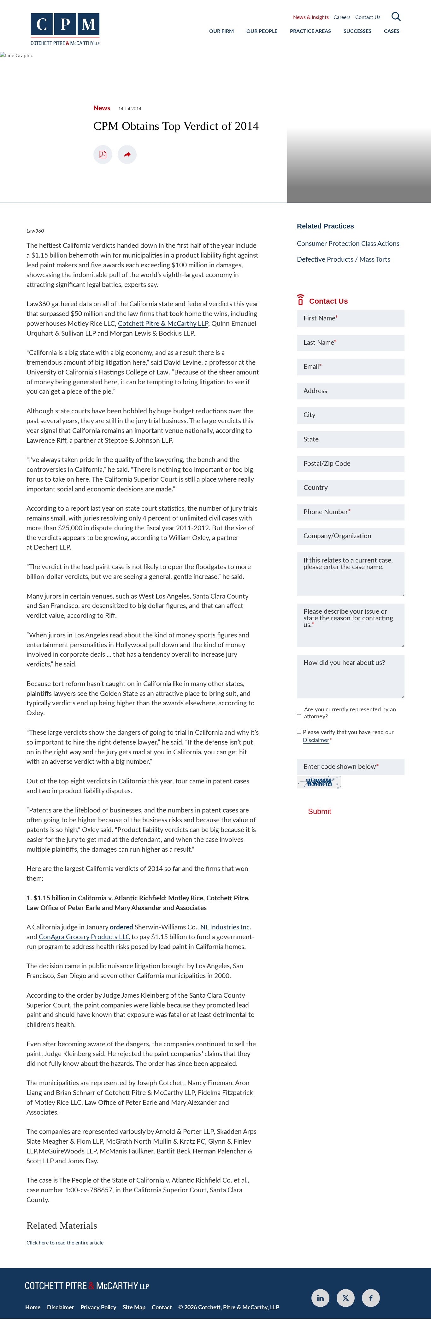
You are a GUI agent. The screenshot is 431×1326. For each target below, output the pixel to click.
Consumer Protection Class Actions (348, 243)
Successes (357, 31)
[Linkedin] (320, 1298)
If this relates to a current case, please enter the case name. (348, 563)
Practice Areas (310, 31)
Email (313, 366)
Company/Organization (337, 536)
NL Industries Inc (225, 927)
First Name (321, 318)
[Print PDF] (102, 154)
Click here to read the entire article (65, 1242)
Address (315, 391)
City (310, 415)
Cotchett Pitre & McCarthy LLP (163, 323)
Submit (319, 811)
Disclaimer (316, 740)
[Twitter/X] (346, 1298)
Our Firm (221, 31)
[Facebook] (371, 1298)
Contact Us (368, 17)
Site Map (134, 1308)
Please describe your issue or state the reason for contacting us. (348, 618)
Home (33, 1308)
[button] (127, 154)
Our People (261, 31)
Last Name (320, 342)
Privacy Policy (98, 1308)
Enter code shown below (341, 766)
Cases (391, 31)
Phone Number (327, 512)
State (311, 439)
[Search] (396, 16)
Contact (162, 1308)
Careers (342, 17)
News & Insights (311, 17)
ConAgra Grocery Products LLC (84, 937)
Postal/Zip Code (327, 463)
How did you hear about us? (344, 663)
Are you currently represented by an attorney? (350, 713)
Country (316, 487)
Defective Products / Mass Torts (343, 259)
